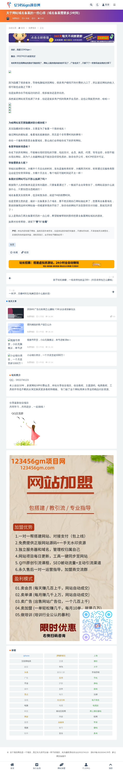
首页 (23, 28)
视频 (26, 728)
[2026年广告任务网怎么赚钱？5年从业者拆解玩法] (16, 316)
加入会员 (37, 768)
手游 (26, 683)
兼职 (96, 661)
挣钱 (96, 683)
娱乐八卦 (61, 672)
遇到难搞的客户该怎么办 (39, 325)
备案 (12, 245)
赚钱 (96, 728)
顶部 (111, 768)
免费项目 (16, 18)
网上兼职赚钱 (95, 711)
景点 (26, 694)
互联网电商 (26, 661)
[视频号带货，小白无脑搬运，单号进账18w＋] (16, 346)
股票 (26, 722)
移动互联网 (61, 711)
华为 (61, 667)
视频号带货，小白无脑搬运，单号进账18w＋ (49, 340)
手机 (96, 678)
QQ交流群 (17, 413)
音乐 (61, 733)
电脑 (26, 706)
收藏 (15, 252)
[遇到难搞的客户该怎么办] (16, 328)
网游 (26, 717)
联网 (96, 717)
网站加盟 (61, 768)
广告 (26, 678)
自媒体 (61, 722)
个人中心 (86, 768)
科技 (26, 711)
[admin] (8, 18)
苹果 (96, 722)
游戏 (26, 700)
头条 (26, 672)
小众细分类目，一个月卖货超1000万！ (46, 355)
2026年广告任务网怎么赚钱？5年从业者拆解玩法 (51, 309)
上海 (96, 656)
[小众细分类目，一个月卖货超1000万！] (16, 359)
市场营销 (95, 672)
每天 (61, 694)
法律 (96, 694)
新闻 (96, 689)
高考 (96, 733)
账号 (61, 728)
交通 (61, 661)
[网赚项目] (61, 656)
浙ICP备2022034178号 (101, 752)
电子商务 (95, 700)
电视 (61, 706)
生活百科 (61, 700)
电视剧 (95, 706)
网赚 (61, 717)
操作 (26, 689)
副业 (26, 667)
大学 (96, 667)
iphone (26, 656)
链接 (26, 252)
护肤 (61, 683)
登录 (107, 5)
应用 (61, 678)
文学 (61, 689)
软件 (26, 733)
